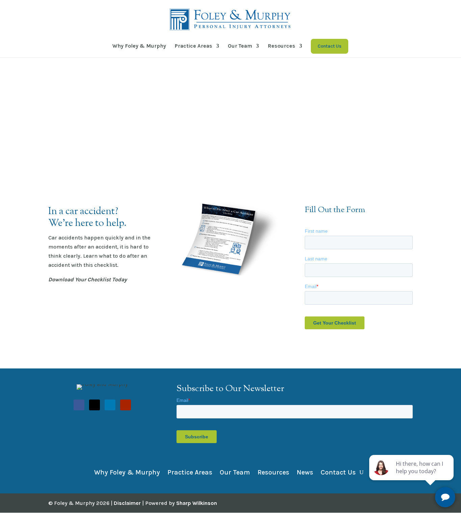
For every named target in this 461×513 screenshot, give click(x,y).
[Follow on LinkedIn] (110, 405)
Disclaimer (127, 503)
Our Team (240, 46)
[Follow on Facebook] (79, 405)
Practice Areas (193, 46)
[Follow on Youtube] (125, 405)
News (305, 471)
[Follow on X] (94, 405)
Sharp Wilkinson (196, 503)
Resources (281, 46)
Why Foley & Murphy (139, 46)
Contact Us (338, 471)
